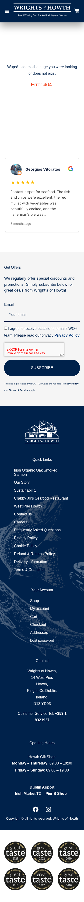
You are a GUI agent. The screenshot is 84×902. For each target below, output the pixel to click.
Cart (33, 617)
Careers (20, 522)
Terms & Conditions (30, 570)
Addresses (39, 632)
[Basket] (77, 10)
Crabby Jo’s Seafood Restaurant (41, 498)
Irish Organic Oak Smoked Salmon (35, 472)
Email (9, 305)
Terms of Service (18, 390)
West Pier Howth (28, 506)
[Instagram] (48, 809)
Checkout (38, 625)
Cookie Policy (25, 546)
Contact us (23, 514)
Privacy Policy (67, 336)
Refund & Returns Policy (34, 554)
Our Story (22, 482)
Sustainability (25, 490)
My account (39, 609)
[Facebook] (36, 809)
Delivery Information (30, 562)
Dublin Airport (42, 787)
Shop (34, 601)
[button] (7, 11)
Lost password (42, 640)
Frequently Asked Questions (37, 530)
